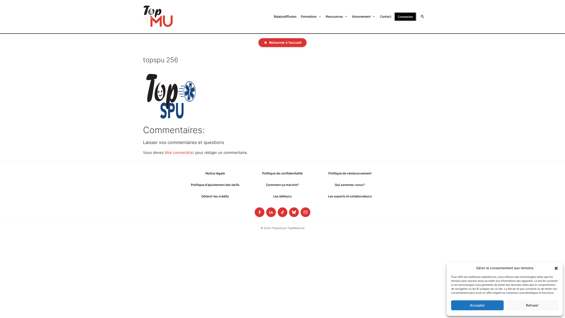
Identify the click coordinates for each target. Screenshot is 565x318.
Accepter (477, 305)
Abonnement (361, 16)
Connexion (405, 17)
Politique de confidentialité (282, 173)
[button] (556, 268)
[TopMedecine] (157, 17)
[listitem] (259, 212)
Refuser (532, 305)
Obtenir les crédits (215, 196)
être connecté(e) (179, 152)
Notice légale (215, 173)
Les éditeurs (282, 196)
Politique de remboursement (349, 173)
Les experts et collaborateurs (350, 196)
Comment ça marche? (282, 185)
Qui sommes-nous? (350, 185)
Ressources (334, 16)
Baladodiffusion (285, 16)
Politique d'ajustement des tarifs (215, 185)
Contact (385, 16)
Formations (309, 16)
